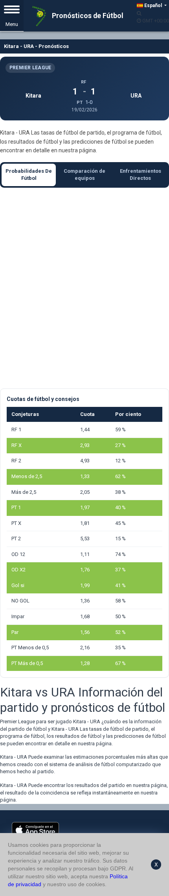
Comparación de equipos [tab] (84, 174)
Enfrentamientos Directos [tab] (140, 174)
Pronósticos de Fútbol (86, 16)
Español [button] (153, 5)
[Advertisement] (84, 288)
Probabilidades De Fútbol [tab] (29, 174)
